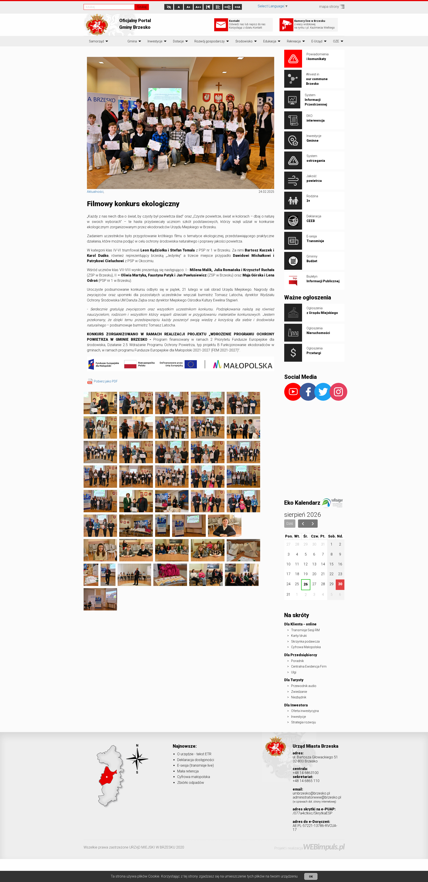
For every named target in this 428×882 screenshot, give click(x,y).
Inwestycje (155, 41)
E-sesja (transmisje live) (195, 765)
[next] (313, 523)
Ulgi (293, 672)
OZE (336, 41)
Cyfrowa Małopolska (306, 647)
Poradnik (297, 661)
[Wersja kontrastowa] (168, 7)
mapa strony (329, 6)
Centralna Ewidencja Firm (309, 666)
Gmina (132, 41)
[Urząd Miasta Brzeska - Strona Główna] (275, 753)
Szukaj (141, 7)
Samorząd (96, 41)
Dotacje (178, 41)
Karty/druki (299, 635)
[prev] (303, 523)
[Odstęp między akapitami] (208, 7)
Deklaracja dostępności (195, 760)
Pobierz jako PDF (105, 381)
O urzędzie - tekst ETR (194, 754)
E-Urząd (316, 41)
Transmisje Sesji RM (305, 630)
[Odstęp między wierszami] (217, 7)
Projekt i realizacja (309, 848)
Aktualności (95, 191)
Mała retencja (188, 771)
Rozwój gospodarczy (209, 41)
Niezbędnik (298, 697)
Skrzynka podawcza (305, 641)
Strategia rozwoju (303, 722)
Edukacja (269, 41)
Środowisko (244, 41)
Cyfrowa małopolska (193, 777)
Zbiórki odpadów (190, 782)
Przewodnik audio (303, 686)
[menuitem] (96, 41)
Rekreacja (294, 41)
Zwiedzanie (299, 691)
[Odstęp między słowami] (227, 7)
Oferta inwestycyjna (305, 711)
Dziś (289, 523)
